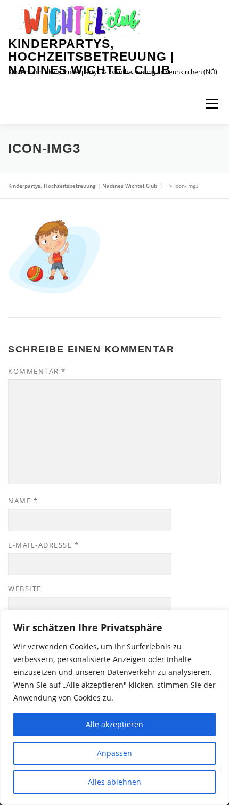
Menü (211, 104)
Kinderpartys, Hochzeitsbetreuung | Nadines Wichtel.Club (91, 57)
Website (25, 588)
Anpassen (114, 753)
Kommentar (37, 371)
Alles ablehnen (114, 782)
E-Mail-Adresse (43, 545)
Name (23, 500)
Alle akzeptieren (114, 724)
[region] (114, 707)
